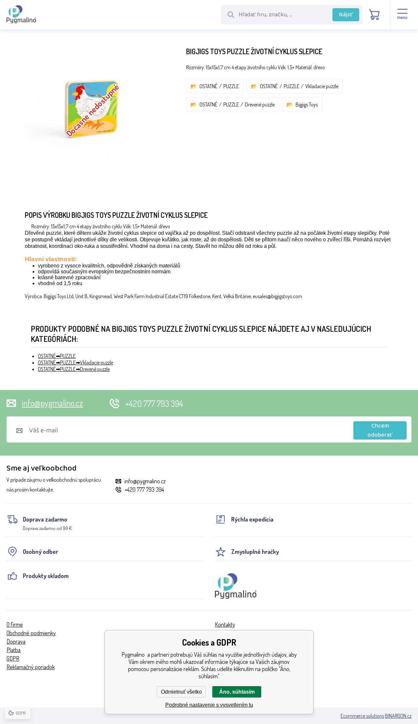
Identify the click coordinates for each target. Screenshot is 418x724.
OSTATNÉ (208, 86)
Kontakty (225, 624)
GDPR (13, 658)
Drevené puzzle (260, 104)
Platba (14, 649)
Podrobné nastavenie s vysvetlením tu (209, 705)
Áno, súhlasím (237, 692)
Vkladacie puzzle (321, 86)
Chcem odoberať (380, 430)
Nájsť (346, 14)
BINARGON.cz (398, 716)
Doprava (16, 641)
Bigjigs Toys (307, 104)
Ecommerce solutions (362, 716)
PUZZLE (231, 86)
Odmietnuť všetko (181, 692)
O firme (15, 624)
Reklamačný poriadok (31, 666)
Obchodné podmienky (31, 632)
